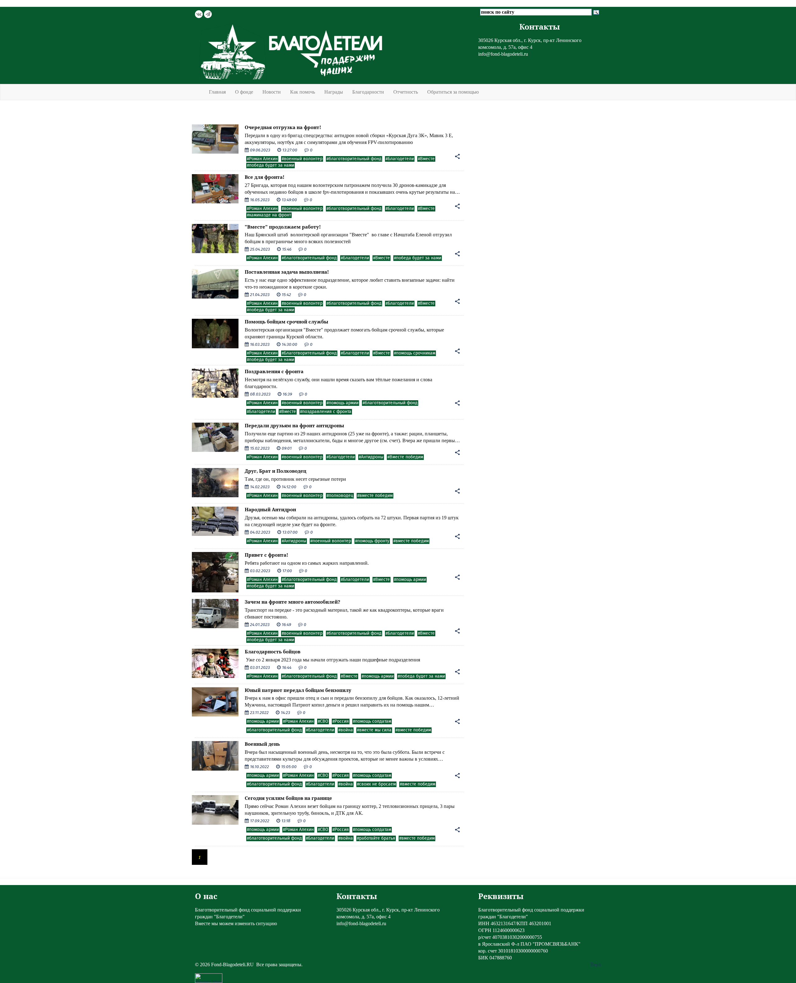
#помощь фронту (372, 541)
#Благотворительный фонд (309, 353)
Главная (217, 92)
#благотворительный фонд (354, 159)
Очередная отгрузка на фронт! (283, 127)
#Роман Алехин (262, 159)
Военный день (262, 744)
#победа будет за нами (270, 165)
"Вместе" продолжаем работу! (283, 227)
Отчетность (405, 92)
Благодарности (368, 92)
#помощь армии (342, 403)
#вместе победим (375, 496)
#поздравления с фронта (325, 412)
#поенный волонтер (330, 541)
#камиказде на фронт (269, 215)
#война (345, 730)
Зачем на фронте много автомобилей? (292, 602)
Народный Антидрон (270, 509)
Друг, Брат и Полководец (275, 471)
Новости (271, 92)
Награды (333, 92)
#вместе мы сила (374, 730)
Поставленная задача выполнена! (287, 272)
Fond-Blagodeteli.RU (232, 964)
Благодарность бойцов (272, 651)
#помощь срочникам (414, 353)
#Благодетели (400, 159)
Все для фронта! (265, 177)
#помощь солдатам (372, 721)
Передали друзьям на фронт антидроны (294, 425)
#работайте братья (376, 838)
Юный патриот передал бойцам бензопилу (298, 690)
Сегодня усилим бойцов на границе (288, 798)
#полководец (339, 496)
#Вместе (426, 159)
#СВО (323, 721)
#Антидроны (371, 457)
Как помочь (302, 92)
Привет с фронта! (266, 555)
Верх (595, 964)
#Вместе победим (405, 457)
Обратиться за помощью (453, 92)
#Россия (340, 721)
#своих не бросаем (376, 784)
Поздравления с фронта (274, 371)
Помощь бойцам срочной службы (286, 321)
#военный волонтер (302, 159)
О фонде (244, 92)
